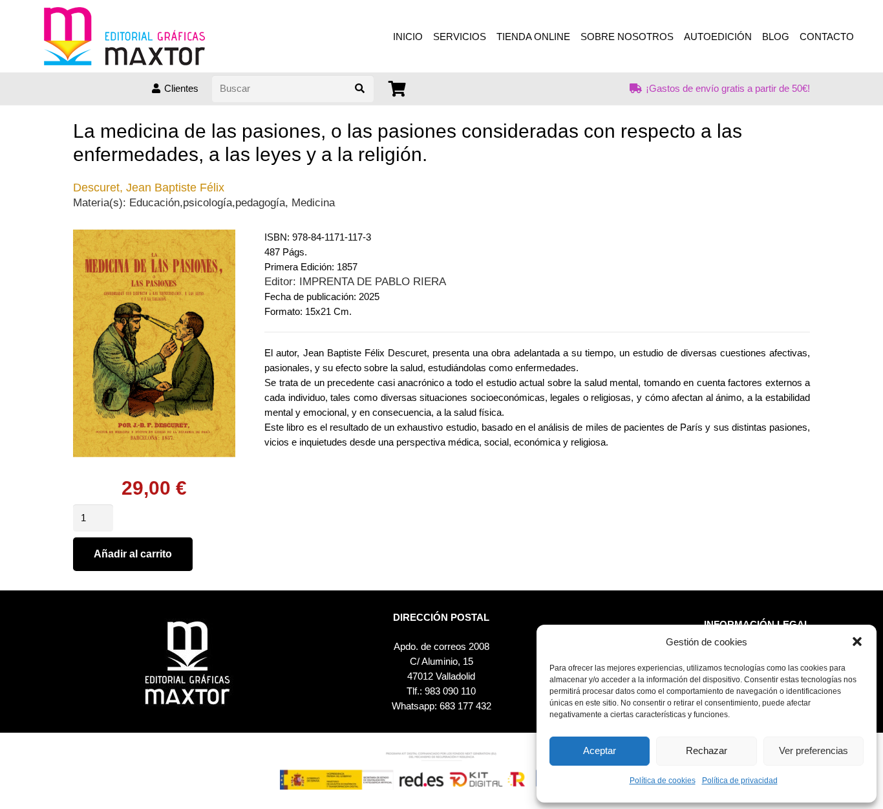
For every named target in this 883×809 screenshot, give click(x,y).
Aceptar (599, 750)
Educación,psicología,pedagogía (207, 202)
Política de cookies (663, 780)
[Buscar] (360, 88)
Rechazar (706, 750)
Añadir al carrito (133, 553)
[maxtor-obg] (124, 36)
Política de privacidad (740, 780)
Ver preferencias (813, 750)
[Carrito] (397, 89)
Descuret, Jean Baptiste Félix (148, 187)
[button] (857, 641)
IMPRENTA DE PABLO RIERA (372, 281)
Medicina (313, 202)
